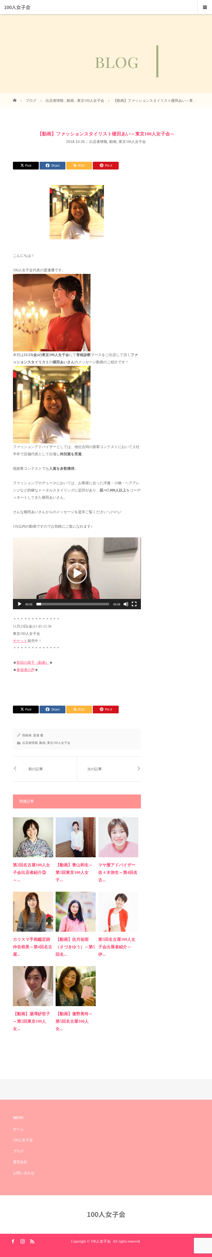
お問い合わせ (24, 1173)
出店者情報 (98, 142)
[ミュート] (125, 604)
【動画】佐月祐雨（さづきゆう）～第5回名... (75, 947)
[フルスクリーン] (134, 604)
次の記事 (94, 769)
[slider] (72, 604)
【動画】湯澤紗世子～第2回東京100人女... (31, 1021)
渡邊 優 (38, 735)
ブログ (18, 1151)
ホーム (18, 1129)
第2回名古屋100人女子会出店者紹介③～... (31, 872)
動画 (113, 142)
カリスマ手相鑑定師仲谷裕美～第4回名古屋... (32, 947)
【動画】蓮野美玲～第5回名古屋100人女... (74, 1021)
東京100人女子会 (132, 142)
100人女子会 (17, 7)
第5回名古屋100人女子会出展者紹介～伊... (116, 947)
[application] (77, 573)
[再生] (19, 604)
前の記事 (35, 769)
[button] (76, 573)
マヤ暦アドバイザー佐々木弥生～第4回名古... (118, 872)
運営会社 (20, 1162)
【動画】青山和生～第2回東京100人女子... (74, 872)
